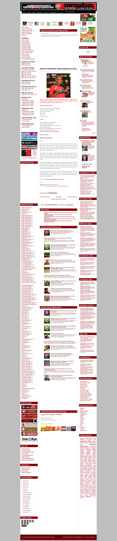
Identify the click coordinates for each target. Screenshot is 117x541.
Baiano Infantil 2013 (26, 218)
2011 (29, 63)
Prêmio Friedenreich (26, 358)
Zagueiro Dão (92, 486)
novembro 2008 (26, 494)
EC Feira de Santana (26, 307)
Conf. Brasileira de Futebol (86, 394)
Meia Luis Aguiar (87, 468)
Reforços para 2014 (25, 369)
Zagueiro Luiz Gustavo (90, 490)
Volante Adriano (84, 475)
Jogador (58, 186)
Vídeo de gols (24, 394)
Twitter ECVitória (25, 469)
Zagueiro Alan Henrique (91, 484)
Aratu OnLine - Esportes (85, 400)
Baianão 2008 (24, 228)
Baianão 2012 (24, 237)
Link (22, 344)
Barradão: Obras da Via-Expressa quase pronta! (91, 147)
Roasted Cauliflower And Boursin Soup (91, 62)
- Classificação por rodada (27, 103)
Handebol (82, 418)
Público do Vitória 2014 (26, 33)
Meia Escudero (86, 465)
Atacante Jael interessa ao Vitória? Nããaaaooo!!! (61, 259)
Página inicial (59, 196)
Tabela (22, 383)
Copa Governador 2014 (26, 280)
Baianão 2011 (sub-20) (26, 236)
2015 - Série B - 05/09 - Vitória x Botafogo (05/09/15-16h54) (87, 202)
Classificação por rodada (27, 114)
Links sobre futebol (25, 57)
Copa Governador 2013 (26, 279)
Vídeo (22, 393)
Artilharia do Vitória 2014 (27, 30)
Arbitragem (23, 210)
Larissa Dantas (24, 342)
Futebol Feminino (25, 332)
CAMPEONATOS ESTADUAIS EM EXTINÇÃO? (91, 93)
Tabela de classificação (54, 25)
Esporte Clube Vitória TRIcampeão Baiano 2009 (61, 230)
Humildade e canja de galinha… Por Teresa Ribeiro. (62, 345)
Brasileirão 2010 (25, 260)
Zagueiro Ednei (83, 487)
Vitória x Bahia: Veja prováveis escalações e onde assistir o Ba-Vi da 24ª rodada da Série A (87, 317)
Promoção (23, 356)
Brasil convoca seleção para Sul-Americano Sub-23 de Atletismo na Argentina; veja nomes (87, 322)
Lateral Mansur (92, 460)
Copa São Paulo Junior (26, 285)
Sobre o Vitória (24, 27)
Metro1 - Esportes (84, 397)
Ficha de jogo (24, 328)
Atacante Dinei (85, 441)
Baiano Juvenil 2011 (26, 221)
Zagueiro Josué (87, 488)
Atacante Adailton (84, 438)
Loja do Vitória (24, 453)
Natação (82, 423)
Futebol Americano (84, 411)
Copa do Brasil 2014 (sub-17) (28, 302)
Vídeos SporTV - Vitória (85, 393)
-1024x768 (34, 150)
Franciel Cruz (24, 331)
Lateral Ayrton (92, 456)
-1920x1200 (34, 154)
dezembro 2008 (26, 492)
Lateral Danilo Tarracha (86, 457)
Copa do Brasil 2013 (26, 296)
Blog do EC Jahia (86, 154)
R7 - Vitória (82, 388)
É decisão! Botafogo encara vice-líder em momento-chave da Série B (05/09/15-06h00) (88, 205)
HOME (23, 12)
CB (30, 69)
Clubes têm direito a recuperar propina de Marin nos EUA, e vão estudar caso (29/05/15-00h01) (87, 217)
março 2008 (25, 508)
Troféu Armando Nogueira (27, 388)
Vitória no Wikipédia (26, 472)
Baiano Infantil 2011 (25, 215)
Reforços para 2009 (25, 361)
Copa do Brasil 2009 (26, 288)
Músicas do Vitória (25, 44)
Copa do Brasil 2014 (26, 301)
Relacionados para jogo (26, 371)
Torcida (23, 386)
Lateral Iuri (93, 459)
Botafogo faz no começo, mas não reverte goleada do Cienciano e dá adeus (87, 250)
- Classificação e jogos (26, 119)
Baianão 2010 (24, 231)
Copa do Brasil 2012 (26, 293)
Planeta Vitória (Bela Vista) (27, 460)
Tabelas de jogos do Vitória (27, 50)
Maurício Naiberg (25, 347)
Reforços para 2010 (25, 363)
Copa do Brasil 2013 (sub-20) (28, 299)
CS (32, 69)
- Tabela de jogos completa (27, 100)
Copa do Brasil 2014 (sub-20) (28, 304)
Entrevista (23, 321)
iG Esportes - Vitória (84, 390)
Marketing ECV (24, 345)
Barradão (23, 247)
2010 (26, 63)
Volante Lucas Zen (91, 479)
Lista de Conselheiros (26, 49)
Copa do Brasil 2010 (26, 290)
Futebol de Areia (83, 414)
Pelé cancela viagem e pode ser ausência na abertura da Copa (87, 263)
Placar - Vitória (83, 387)
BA (25, 69)
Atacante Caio (91, 439)
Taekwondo (82, 427)
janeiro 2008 (26, 512)
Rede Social (24, 359)
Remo (81, 424)
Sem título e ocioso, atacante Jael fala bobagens (61, 288)
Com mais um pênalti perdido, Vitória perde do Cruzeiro (86, 347)
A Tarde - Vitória (83, 381)
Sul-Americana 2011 (26, 380)
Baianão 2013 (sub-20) (26, 242)
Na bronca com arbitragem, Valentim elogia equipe (86, 274)
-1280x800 (34, 151)
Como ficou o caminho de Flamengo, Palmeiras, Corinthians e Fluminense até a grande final (88, 234)
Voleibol (82, 428)
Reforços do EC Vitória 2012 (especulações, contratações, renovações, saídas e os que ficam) (63, 319)
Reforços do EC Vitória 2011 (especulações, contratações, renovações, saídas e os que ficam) (63, 245)
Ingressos (23, 35)
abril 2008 (25, 506)
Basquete (82, 408)
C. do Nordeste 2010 (26, 261)
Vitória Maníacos (85, 59)
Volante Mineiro (88, 482)
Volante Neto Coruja (88, 482)
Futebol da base (25, 334)
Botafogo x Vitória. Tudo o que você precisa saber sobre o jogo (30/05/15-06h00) (88, 209)
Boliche (81, 409)
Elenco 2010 (24, 312)
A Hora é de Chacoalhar (86, 129)
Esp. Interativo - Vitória (85, 382)
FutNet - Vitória (83, 384)
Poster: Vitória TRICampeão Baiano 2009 (60, 252)
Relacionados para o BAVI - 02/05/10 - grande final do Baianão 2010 (59, 341)
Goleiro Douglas (85, 452)
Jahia (22, 337)
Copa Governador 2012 (26, 277)
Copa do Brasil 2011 (26, 291)
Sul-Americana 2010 (26, 379)
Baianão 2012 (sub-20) (26, 239)
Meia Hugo (90, 466)
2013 (26, 65)
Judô (81, 421)
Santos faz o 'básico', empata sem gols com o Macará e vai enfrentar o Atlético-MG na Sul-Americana (88, 244)
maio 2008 (25, 505)
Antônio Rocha (24, 209)
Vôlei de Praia (83, 430)
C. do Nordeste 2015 (26, 269)
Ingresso (23, 336)
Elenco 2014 (24, 318)
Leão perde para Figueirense (30, 24)
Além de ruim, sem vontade (78, 24)
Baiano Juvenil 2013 (26, 225)
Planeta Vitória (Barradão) (27, 458)
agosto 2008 (26, 499)
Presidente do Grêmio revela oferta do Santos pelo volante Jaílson (87, 267)
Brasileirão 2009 (25, 258)
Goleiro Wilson (84, 456)
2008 (23, 88)
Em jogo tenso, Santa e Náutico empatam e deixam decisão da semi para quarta (88, 189)
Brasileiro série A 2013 (26, 252)
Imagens (89, 112)
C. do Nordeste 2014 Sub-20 (27, 267)
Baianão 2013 (24, 240)
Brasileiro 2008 (24, 248)
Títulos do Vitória (25, 39)
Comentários (45, 193)
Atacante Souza (88, 447)
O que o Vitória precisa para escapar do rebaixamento (86, 340)
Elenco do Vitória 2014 (26, 28)
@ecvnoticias (69, 205)
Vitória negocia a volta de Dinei (57, 333)
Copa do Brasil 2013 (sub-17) (28, 297)
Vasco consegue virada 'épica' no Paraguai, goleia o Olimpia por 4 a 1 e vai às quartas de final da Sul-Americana (88, 239)
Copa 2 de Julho (25, 275)
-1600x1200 (34, 153)
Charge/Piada (24, 272)
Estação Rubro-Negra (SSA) (27, 452)
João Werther (24, 340)
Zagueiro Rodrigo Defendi (86, 493)
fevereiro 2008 (26, 510)
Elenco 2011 (24, 313)
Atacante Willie (91, 450)
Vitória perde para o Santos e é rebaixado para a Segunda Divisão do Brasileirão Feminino (87, 313)
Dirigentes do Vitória (26, 47)
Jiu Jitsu (82, 420)
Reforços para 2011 (25, 364)
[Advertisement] (51, 17)
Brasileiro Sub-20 (25, 250)
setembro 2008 (26, 498)
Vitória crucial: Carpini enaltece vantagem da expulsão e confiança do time (87, 283)
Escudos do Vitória (25, 46)
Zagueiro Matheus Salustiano (88, 491)
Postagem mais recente (45, 196)
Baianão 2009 (24, 229)
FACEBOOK (39, 12)
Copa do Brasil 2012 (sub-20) (28, 294)
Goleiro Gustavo (91, 454)
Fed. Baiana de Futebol (85, 396)
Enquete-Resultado (25, 320)
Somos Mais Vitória (25, 375)
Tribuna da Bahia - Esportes (86, 399)
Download (23, 305)
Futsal (81, 417)
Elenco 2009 (24, 310)
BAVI (22, 213)
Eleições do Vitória (25, 309)
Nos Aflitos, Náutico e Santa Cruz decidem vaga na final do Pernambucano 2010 (87, 185)
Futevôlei (82, 415)
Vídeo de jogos (24, 396)
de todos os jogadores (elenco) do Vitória (55, 179)
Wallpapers (24, 398)
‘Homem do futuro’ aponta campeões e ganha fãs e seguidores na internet (85, 192)
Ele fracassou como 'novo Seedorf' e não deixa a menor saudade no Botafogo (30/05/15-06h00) (87, 213)
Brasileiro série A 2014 (26, 253)
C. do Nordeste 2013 (26, 264)
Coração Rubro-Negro (87, 79)
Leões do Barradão (86, 101)
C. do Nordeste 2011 (26, 263)
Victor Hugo (24, 390)
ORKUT (33, 12)
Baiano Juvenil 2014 (26, 226)
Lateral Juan (83, 460)
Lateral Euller (87, 459)
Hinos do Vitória (25, 41)
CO (27, 69)
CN (32, 71)
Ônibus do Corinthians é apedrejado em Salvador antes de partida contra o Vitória (87, 287)
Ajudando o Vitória (25, 207)
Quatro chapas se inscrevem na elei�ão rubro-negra (87, 344)
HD (58, 12)
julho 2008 (25, 501)
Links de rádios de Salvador (27, 58)
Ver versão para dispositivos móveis (58, 198)
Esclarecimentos (25, 323)
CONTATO (46, 12)
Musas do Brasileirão (26, 350)
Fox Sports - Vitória (84, 391)
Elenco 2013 (24, 317)
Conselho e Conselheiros (27, 274)
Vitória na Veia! (85, 74)
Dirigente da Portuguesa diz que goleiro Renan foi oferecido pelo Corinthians (61, 376)
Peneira (23, 355)
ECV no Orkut (24, 471)
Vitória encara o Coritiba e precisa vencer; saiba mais (87, 337)
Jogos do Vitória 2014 (26, 32)
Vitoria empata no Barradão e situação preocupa (86, 367)
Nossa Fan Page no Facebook (42, 24)
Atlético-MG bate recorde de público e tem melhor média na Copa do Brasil (88, 177)
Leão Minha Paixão (86, 85)
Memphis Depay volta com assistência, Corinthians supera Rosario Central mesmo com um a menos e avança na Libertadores (87, 228)
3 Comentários (53, 193)
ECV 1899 (84, 120)
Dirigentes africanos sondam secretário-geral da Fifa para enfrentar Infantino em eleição (86, 326)
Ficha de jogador (25, 326)
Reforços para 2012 (25, 366)
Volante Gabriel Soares (90, 476)
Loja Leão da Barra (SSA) (27, 455)
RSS (62, 12)
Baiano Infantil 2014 (26, 220)
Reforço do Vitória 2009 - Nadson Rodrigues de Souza (58, 69)
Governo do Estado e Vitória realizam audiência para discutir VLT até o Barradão (87, 309)
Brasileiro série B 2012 (26, 256)
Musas (23, 348)
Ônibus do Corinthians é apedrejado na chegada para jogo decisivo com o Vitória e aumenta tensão (87, 292)
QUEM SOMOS (53, 12)
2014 (29, 65)
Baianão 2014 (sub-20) (26, 245)
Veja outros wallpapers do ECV (29, 157)
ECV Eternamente (86, 110)
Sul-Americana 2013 (26, 382)
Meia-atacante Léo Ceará (90, 470)
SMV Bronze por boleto (90, 24)
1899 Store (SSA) (25, 456)
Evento (23, 324)
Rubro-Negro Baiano (86, 91)
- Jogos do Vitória (25, 120)
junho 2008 (25, 503)
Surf (81, 426)
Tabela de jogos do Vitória (28, 102)
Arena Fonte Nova (25, 212)
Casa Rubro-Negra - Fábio (88, 69)
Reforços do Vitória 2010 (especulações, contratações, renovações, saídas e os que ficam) (62, 361)
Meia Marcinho (88, 469)
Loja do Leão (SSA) (25, 450)
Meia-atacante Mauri (85, 472)
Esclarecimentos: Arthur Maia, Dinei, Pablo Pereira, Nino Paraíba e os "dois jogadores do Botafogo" (63, 297)
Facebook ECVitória (26, 467)
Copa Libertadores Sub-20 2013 (28, 282)
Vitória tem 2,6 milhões (66, 24)
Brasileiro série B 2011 (26, 255)
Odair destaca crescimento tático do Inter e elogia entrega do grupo (88, 259)
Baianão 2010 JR (25, 232)
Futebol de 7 (83, 412)
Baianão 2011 (24, 234)
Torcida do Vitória (25, 55)
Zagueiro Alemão (84, 486)
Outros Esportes (25, 353)
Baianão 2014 (24, 244)
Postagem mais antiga (72, 196)
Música (23, 351)
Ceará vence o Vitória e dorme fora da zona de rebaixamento (87, 298)
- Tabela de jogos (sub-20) (27, 105)
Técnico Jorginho (90, 473)
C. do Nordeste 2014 (26, 266)
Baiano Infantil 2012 (26, 217)
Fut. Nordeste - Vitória (87, 164)
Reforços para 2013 (25, 367)
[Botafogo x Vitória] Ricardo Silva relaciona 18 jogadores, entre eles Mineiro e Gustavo (63, 268)
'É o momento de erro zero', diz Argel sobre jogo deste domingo (87, 350)
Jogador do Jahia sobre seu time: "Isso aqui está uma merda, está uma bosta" (91, 158)
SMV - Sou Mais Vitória (26, 52)
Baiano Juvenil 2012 (26, 223)
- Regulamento (24, 99)
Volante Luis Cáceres (86, 480)
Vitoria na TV (24, 391)
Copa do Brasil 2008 (26, 286)
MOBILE (28, 12)
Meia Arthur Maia (90, 463)
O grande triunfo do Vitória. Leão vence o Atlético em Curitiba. (87, 361)
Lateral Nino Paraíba (86, 461)
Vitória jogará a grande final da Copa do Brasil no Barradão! (57, 275)
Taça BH (23, 385)
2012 (23, 65)
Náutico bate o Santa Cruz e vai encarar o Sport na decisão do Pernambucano (87, 181)
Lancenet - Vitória (84, 385)
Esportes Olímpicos (26, 43)
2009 (23, 63)
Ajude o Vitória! (24, 54)
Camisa (23, 271)
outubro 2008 (26, 496)
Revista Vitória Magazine (27, 372)
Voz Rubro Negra (86, 128)
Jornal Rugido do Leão (26, 339)
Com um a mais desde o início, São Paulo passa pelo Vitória (88, 296)
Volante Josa (83, 477)
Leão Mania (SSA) (25, 448)
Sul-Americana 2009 (26, 377)
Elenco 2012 (24, 315)
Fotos (22, 329)
